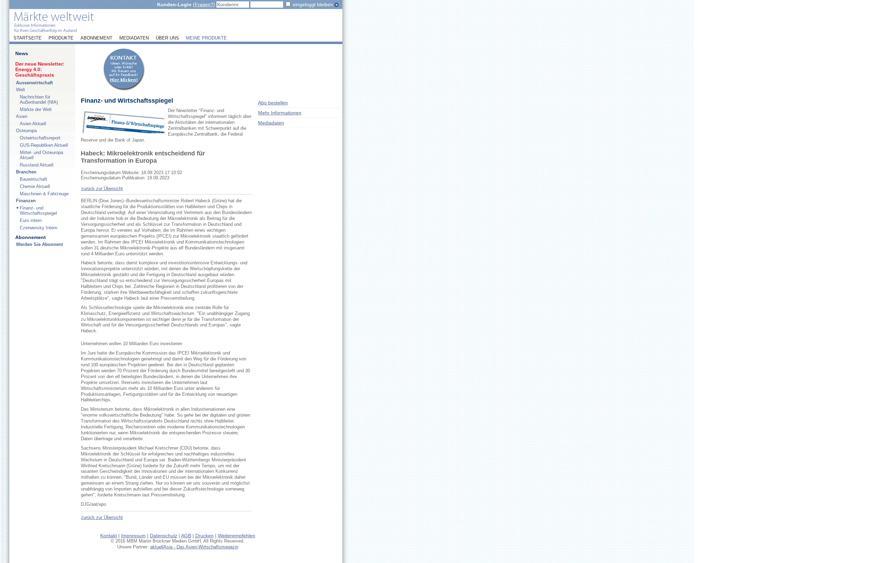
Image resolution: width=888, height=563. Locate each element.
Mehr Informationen (279, 113)
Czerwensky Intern (38, 227)
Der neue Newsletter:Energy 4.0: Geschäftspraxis (40, 69)
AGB (186, 535)
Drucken (204, 535)
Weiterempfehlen (236, 535)
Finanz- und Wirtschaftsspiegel (38, 210)
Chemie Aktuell (35, 186)
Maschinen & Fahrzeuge (44, 193)
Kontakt (108, 535)
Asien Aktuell (33, 123)
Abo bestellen (273, 102)
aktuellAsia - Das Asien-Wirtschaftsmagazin (194, 546)
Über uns (167, 38)
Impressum (133, 535)
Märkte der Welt (36, 109)
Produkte (61, 38)
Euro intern (31, 220)
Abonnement (96, 38)
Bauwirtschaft (33, 179)
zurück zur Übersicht (102, 188)
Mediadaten (134, 38)
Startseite (28, 38)
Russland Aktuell (36, 165)
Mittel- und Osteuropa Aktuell (41, 155)
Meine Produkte (206, 38)
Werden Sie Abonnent (39, 244)
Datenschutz (163, 535)
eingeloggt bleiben (313, 4)
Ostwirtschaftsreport (40, 137)
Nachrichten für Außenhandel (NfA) (39, 99)
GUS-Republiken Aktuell (44, 145)
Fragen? (204, 4)
